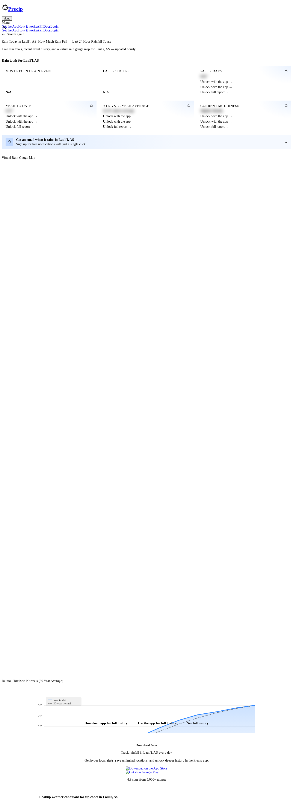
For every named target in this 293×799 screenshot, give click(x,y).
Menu (6, 18)
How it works (27, 26)
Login (54, 26)
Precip (15, 9)
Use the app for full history (157, 723)
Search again (15, 34)
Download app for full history (106, 723)
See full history (197, 723)
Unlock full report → (214, 92)
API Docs (43, 26)
